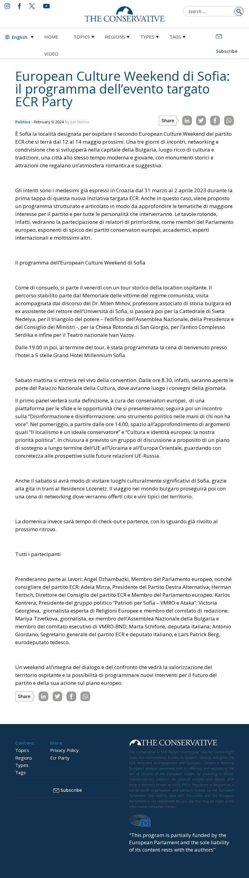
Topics (81, 37)
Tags (175, 37)
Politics (22, 122)
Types (147, 37)
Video (51, 54)
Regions (115, 37)
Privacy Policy (64, 750)
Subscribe (71, 790)
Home (51, 37)
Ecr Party (60, 758)
